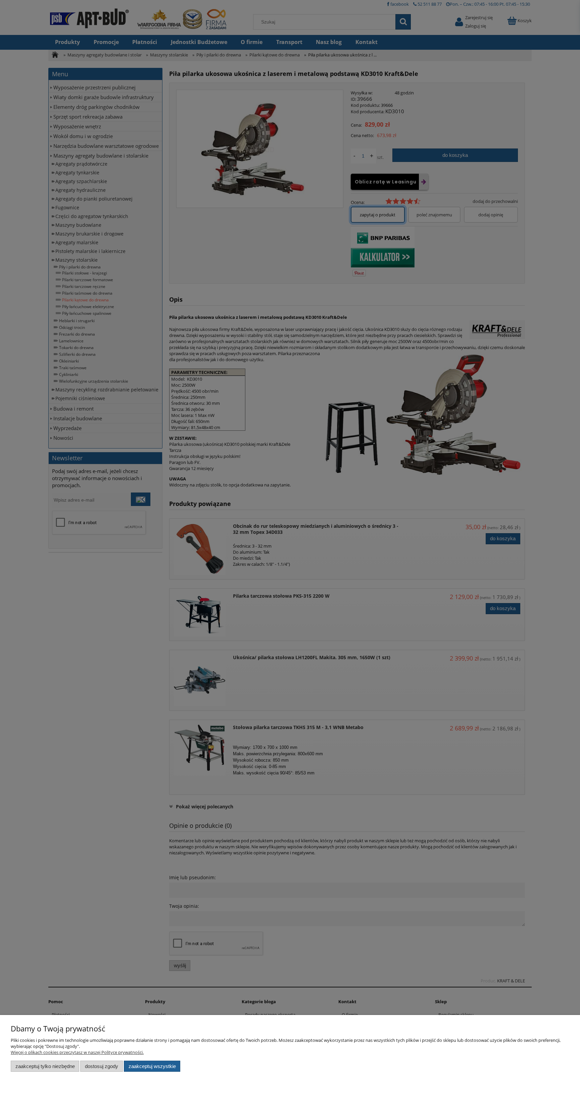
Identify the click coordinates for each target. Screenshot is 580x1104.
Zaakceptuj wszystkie (152, 1066)
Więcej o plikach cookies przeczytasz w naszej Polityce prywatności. (77, 1052)
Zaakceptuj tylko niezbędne (45, 1066)
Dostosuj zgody (101, 1066)
